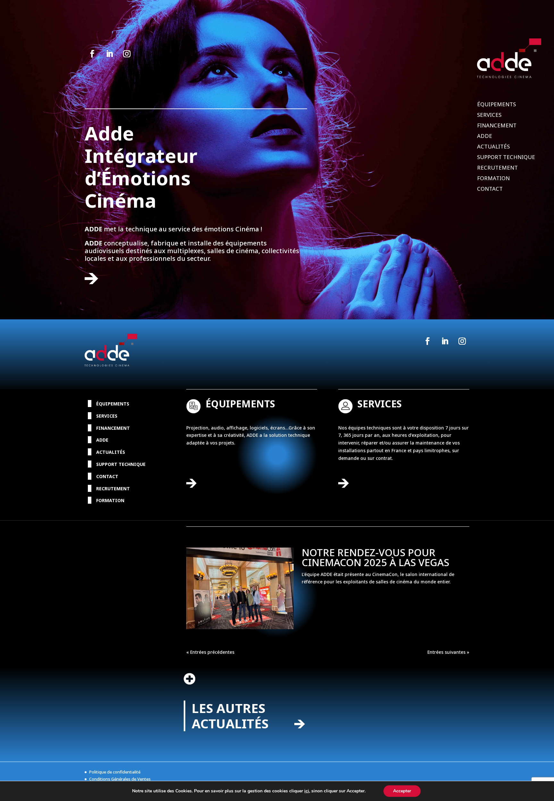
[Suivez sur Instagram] (126, 53)
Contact (490, 189)
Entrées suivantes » (448, 652)
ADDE (484, 137)
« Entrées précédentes (210, 652)
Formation (493, 179)
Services (489, 115)
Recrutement (497, 168)
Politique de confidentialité (114, 772)
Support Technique (506, 158)
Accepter (402, 791)
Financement (496, 126)
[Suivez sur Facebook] (92, 53)
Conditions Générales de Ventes (120, 779)
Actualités (493, 147)
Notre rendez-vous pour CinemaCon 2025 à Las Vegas (375, 557)
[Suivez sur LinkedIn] (109, 53)
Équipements (496, 105)
